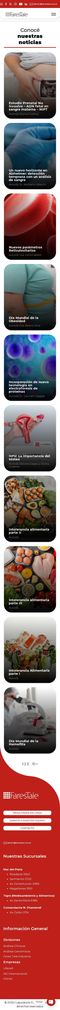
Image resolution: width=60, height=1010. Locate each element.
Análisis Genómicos (16, 951)
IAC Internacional (15, 973)
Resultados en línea (27, 812)
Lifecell (8, 968)
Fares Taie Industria (17, 956)
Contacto (27, 828)
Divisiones (11, 940)
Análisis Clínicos (14, 946)
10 (33, 764)
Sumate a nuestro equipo (27, 820)
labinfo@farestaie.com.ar (45, 4)
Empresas (11, 962)
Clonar (7, 978)
